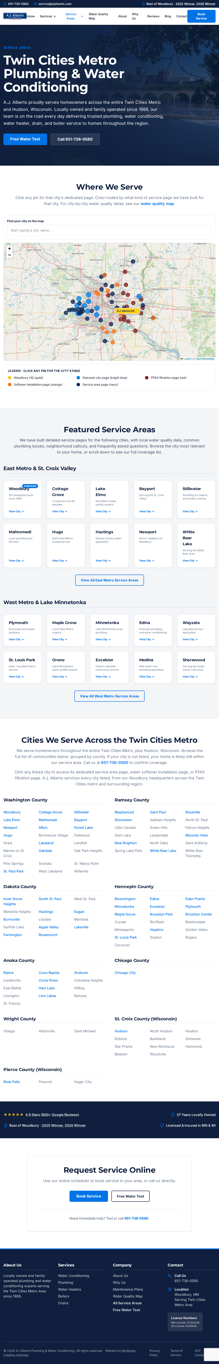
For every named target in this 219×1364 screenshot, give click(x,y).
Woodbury (12, 812)
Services (46, 16)
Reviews (153, 16)
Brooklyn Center (198, 914)
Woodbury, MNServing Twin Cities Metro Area (190, 1299)
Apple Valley (49, 927)
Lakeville (81, 927)
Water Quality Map (98, 16)
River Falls (11, 1082)
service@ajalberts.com (54, 4)
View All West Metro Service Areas (109, 696)
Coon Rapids (49, 972)
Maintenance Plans (128, 1289)
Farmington (12, 935)
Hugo (7, 835)
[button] (127, 311)
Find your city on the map (25, 221)
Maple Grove (125, 914)
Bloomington (125, 899)
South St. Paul (50, 899)
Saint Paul (158, 812)
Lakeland (46, 843)
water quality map (157, 203)
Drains (63, 1303)
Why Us (135, 16)
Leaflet (187, 358)
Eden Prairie (195, 899)
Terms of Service (176, 1353)
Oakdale (45, 850)
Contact (181, 16)
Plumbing (65, 1282)
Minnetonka (124, 906)
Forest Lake (83, 827)
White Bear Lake (163, 850)
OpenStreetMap (205, 358)
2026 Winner (206, 4)
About (122, 16)
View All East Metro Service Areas (109, 580)
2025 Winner (185, 4)
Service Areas (70, 16)
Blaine (8, 972)
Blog (168, 16)
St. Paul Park (13, 871)
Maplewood (124, 812)
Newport (10, 827)
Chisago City (125, 972)
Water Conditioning (73, 1275)
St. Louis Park (126, 937)
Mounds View (196, 835)
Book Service (201, 16)
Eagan (79, 911)
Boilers (63, 1296)
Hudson (121, 1031)
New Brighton (126, 843)
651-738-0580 (18, 4)
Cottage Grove (50, 812)
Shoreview (123, 820)
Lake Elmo (11, 820)
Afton (43, 827)
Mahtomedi (48, 820)
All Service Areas (127, 1303)
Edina (154, 899)
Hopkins (157, 929)
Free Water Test (25, 139)
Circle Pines (48, 980)
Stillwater (81, 812)
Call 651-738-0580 (75, 139)
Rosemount (48, 935)
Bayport (80, 820)
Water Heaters (69, 1289)
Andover (81, 972)
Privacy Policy (154, 1353)
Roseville (192, 812)
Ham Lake (47, 988)
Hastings (46, 911)
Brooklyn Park (161, 914)
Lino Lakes (47, 996)
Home (31, 16)
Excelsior (157, 906)
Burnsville (11, 919)
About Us (120, 1275)
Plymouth (193, 906)
